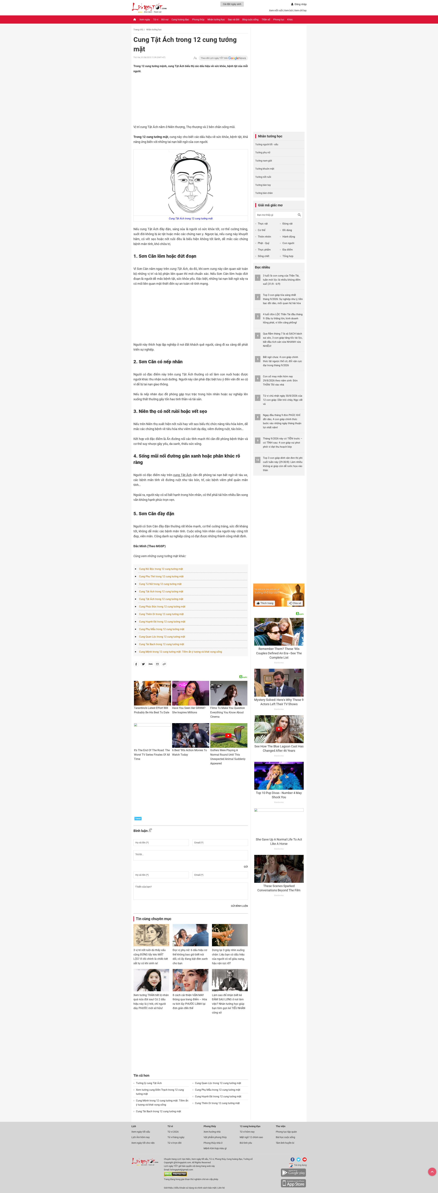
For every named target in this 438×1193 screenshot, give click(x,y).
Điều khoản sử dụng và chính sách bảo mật (196, 1187)
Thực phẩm (264, 249)
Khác (290, 19)
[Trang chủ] (134, 19)
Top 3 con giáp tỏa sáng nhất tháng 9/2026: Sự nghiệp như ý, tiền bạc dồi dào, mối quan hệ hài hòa (283, 299)
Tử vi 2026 (173, 1131)
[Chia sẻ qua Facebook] (136, 664)
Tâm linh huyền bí (285, 1142)
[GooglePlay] (293, 1176)
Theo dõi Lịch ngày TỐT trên (214, 58)
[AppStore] (293, 1186)
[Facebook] (292, 1160)
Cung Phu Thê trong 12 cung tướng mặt (161, 576)
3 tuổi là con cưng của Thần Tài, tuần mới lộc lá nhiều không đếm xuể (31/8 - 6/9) (281, 279)
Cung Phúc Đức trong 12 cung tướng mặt (162, 606)
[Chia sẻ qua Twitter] (143, 664)
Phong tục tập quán (286, 1131)
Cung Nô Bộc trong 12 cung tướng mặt (161, 568)
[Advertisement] (183, 102)
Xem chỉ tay (300, 10)
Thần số (266, 19)
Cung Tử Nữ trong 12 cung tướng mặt (160, 584)
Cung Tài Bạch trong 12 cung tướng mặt (161, 644)
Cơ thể (261, 230)
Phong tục (278, 19)
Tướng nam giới (263, 160)
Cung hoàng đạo (180, 19)
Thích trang (266, 603)
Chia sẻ (296, 603)
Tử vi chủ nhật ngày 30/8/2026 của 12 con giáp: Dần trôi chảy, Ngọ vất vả (282, 400)
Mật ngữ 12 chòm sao (251, 1137)
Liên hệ (221, 1187)
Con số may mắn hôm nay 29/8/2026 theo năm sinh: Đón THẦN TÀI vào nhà (280, 380)
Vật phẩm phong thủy (215, 1137)
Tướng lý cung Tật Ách (149, 1083)
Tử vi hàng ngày (176, 1137)
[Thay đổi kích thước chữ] (195, 58)
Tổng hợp (287, 256)
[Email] (157, 664)
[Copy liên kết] (164, 664)
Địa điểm (287, 249)
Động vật (287, 223)
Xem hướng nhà (212, 1131)
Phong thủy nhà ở (213, 1142)
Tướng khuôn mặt (264, 168)
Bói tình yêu (246, 1142)
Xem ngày (144, 19)
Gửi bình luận (239, 906)
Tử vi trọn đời (174, 1142)
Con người (288, 243)
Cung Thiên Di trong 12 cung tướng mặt (161, 614)
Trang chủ (138, 29)
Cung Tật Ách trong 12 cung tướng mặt (161, 591)
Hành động (288, 236)
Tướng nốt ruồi (263, 177)
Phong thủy (198, 19)
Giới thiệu (168, 1187)
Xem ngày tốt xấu (140, 1131)
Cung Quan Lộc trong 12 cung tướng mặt (162, 636)
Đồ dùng (287, 230)
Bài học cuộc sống (285, 1137)
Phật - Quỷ (263, 243)
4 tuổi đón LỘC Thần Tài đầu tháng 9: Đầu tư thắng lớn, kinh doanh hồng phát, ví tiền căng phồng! (282, 318)
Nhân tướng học (216, 19)
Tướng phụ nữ (262, 152)
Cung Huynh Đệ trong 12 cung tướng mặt (162, 621)
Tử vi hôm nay (247, 1131)
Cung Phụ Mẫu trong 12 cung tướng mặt (161, 629)
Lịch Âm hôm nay (140, 1137)
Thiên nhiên (264, 236)
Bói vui (164, 19)
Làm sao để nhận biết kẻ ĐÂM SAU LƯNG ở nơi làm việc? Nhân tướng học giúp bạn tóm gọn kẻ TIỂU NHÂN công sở (228, 1003)
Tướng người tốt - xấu (266, 144)
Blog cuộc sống (250, 19)
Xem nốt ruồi (276, 10)
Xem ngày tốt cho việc (143, 1142)
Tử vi (155, 19)
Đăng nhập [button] (301, 4)
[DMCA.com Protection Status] (175, 1175)
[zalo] (150, 664)
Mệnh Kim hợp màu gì (215, 1148)
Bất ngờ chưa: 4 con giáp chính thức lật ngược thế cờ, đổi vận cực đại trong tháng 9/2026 (282, 361)
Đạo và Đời (233, 19)
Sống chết (263, 256)
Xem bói (288, 10)
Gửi (246, 866)
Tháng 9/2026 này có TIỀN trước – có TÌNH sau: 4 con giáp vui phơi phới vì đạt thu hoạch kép (282, 442)
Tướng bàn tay (263, 185)
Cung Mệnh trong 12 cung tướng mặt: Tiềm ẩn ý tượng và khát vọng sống (180, 651)
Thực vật (263, 223)
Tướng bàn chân (264, 193)
